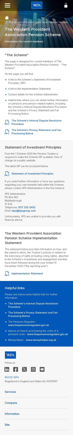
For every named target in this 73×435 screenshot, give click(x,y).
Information (12, 413)
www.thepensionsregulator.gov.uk (28, 325)
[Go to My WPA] (65, 5)
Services (10, 391)
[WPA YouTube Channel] (42, 369)
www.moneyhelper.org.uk (41, 339)
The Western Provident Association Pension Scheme (38, 22)
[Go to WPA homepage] (37, 5)
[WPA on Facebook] (15, 369)
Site (7, 424)
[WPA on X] (24, 369)
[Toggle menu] (7, 5)
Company (11, 402)
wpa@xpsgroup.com (24, 210)
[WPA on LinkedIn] (7, 369)
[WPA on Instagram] (33, 369)
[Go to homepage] (7, 18)
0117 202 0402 (26, 207)
